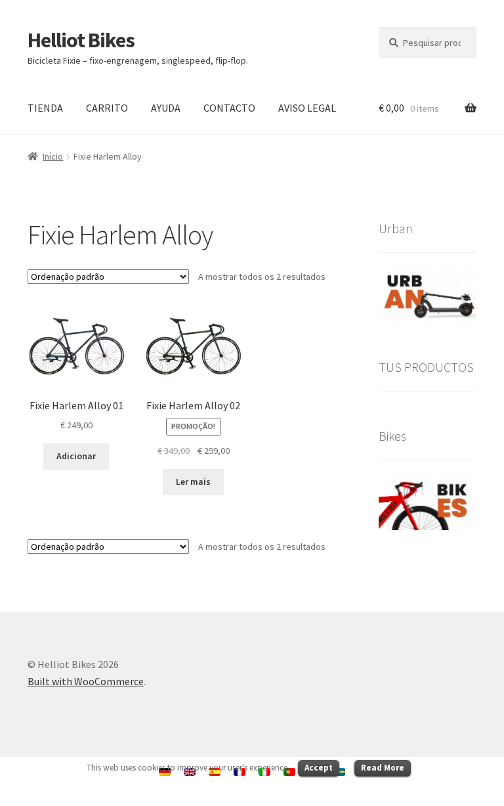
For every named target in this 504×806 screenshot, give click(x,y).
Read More (382, 767)
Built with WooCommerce (86, 681)
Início (53, 156)
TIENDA (45, 107)
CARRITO (107, 107)
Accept (318, 767)
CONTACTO (229, 107)
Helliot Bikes (81, 40)
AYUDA (165, 107)
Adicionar (76, 456)
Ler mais (193, 481)
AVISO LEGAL (307, 107)
